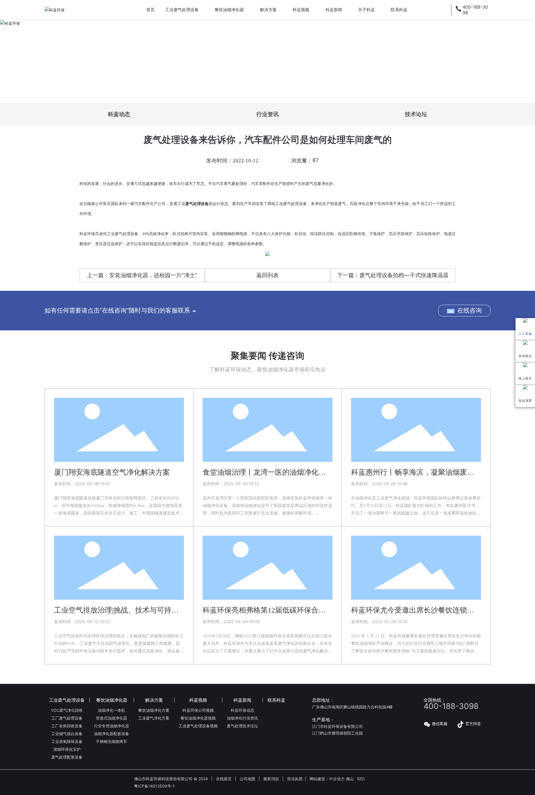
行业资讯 (267, 114)
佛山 (350, 778)
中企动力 (337, 778)
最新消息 (271, 778)
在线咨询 (469, 310)
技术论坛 (416, 114)
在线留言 (224, 778)
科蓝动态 (119, 114)
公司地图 (247, 778)
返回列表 (267, 275)
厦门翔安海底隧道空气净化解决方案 (112, 472)
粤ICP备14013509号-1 (154, 786)
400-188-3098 (451, 706)
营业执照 (295, 778)
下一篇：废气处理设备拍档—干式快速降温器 (393, 275)
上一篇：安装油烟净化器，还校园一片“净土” (142, 275)
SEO (361, 778)
